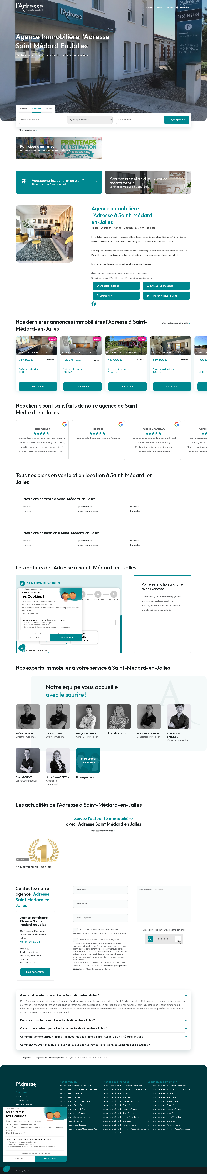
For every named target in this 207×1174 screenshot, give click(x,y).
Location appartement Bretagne (160, 1093)
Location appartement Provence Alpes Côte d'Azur (168, 1129)
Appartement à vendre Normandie (118, 1097)
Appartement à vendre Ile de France (118, 1113)
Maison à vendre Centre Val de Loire (75, 1117)
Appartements (84, 506)
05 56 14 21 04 (30, 941)
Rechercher (177, 120)
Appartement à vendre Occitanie (117, 1121)
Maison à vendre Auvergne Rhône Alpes (76, 1085)
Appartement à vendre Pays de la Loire (120, 1125)
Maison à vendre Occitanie (71, 1121)
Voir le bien (38, 386)
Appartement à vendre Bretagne (117, 1093)
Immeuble (135, 511)
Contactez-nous (22, 1100)
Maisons (27, 506)
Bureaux (134, 506)
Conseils (169, 7)
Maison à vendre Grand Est (71, 1105)
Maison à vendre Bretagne (71, 1093)
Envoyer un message (161, 285)
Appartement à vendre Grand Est (117, 1105)
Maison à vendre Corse (69, 1133)
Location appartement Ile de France (162, 1113)
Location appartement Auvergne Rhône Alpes (166, 1085)
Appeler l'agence (109, 285)
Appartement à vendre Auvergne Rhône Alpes (123, 1085)
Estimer (23, 108)
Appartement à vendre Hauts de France (120, 1109)
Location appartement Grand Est (161, 1105)
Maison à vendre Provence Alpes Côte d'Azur (79, 1129)
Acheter (149, 7)
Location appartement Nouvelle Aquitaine (165, 1101)
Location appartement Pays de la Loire (163, 1125)
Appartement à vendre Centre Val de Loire (121, 1117)
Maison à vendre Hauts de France (74, 1109)
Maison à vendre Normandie (71, 1097)
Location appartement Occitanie (161, 1121)
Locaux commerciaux (87, 511)
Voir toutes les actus (102, 830)
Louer (159, 7)
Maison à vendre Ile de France (72, 1113)
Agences (27, 1057)
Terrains (27, 511)
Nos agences (21, 1096)
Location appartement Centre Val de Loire (164, 1117)
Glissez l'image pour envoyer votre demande (164, 929)
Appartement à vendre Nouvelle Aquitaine (121, 1101)
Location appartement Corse (159, 1133)
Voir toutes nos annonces (175, 323)
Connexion (184, 7)
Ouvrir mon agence (24, 1104)
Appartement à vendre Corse (116, 1133)
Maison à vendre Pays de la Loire (73, 1125)
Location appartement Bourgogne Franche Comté (168, 1089)
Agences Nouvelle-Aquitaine (50, 1057)
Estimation (105, 295)
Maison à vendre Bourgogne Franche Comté (78, 1089)
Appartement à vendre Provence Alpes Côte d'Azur (125, 1129)
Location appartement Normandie (161, 1097)
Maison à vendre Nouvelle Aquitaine (75, 1101)
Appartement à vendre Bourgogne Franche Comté (125, 1089)
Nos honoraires (35, 972)
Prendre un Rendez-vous (163, 295)
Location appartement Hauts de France (163, 1109)
